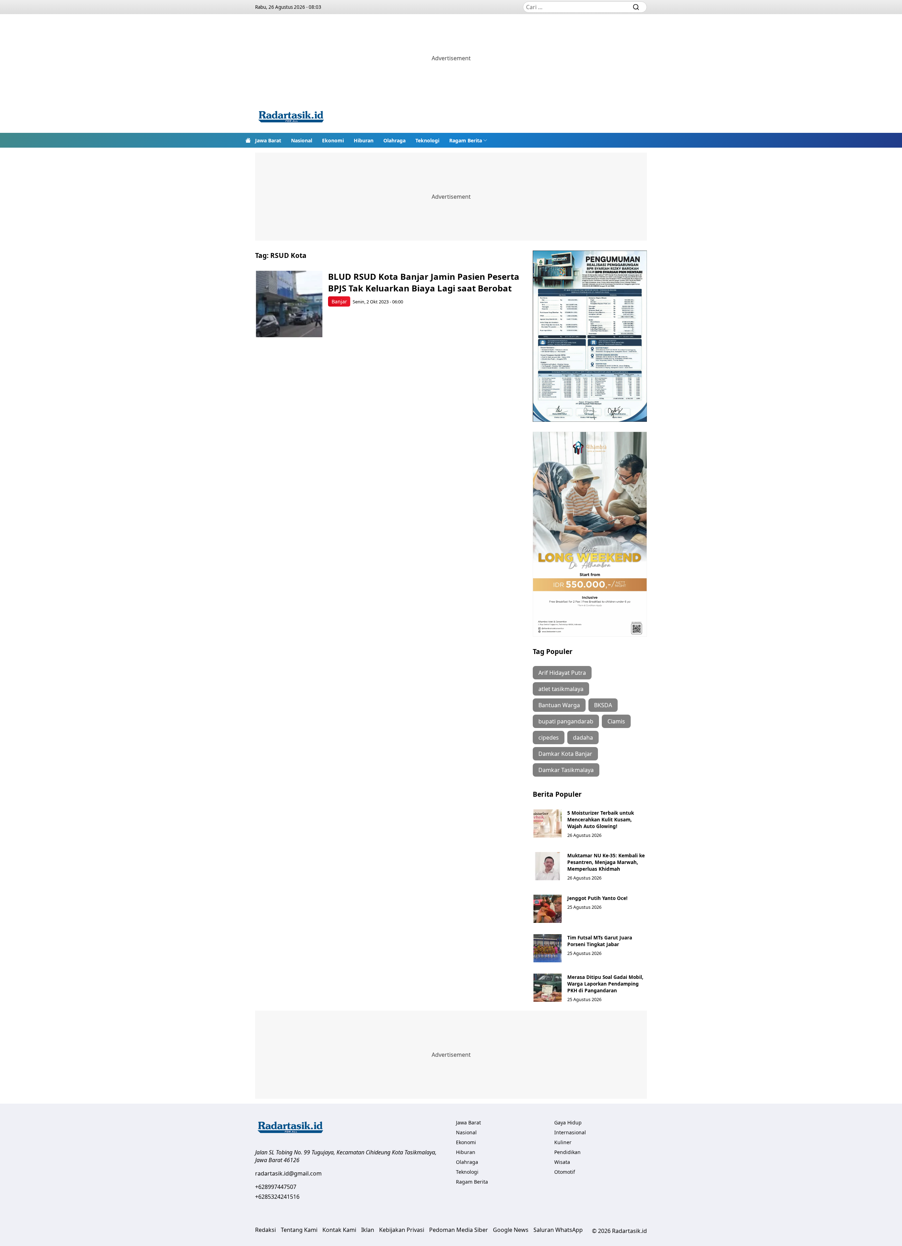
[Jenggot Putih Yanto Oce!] (547, 909)
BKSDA (603, 705)
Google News (511, 1230)
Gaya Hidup (568, 1122)
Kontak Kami (339, 1230)
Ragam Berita (465, 140)
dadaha (583, 737)
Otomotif (564, 1171)
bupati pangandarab (565, 721)
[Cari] (636, 7)
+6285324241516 (277, 1197)
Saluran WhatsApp (558, 1230)
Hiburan (363, 140)
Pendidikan (567, 1152)
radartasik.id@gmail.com (288, 1173)
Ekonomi (333, 140)
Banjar (339, 301)
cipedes (548, 737)
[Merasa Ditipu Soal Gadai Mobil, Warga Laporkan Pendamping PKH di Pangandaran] (547, 988)
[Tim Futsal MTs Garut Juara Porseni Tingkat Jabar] (547, 948)
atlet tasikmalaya (560, 689)
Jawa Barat (268, 140)
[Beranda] (248, 140)
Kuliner (563, 1142)
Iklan (367, 1230)
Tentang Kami (299, 1230)
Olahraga (394, 140)
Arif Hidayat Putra (562, 673)
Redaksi (265, 1230)
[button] (468, 140)
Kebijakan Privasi (401, 1230)
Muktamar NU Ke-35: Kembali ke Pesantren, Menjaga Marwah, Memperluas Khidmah (606, 862)
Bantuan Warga (559, 705)
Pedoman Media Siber (458, 1230)
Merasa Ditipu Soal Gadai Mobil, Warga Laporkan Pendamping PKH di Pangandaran (605, 984)
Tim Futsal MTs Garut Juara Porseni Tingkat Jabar (599, 941)
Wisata (562, 1162)
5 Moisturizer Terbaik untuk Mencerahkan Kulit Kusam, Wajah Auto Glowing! (600, 819)
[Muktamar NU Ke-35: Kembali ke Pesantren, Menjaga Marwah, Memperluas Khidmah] (547, 866)
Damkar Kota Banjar (565, 754)
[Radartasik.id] (291, 117)
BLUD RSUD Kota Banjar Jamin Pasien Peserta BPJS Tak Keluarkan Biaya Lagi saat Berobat (423, 282)
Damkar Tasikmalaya (566, 770)
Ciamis (616, 721)
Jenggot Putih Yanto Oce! (597, 898)
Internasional (570, 1132)
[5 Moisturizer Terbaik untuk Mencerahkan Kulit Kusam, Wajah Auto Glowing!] (547, 823)
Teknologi (427, 140)
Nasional (301, 140)
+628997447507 (275, 1187)
